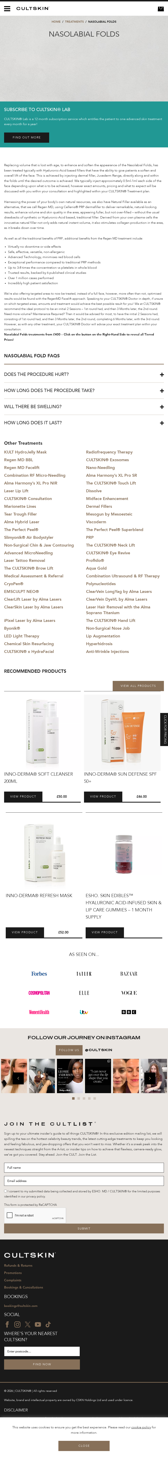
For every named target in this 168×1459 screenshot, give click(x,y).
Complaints (12, 1280)
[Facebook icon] (7, 1324)
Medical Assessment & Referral (33, 576)
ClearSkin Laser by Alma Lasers (33, 607)
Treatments (74, 21)
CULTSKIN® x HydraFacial (29, 651)
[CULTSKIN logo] (31, 8)
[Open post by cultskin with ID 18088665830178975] (42, 1076)
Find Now (42, 1364)
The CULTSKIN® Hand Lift (110, 620)
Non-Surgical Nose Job (108, 628)
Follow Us (69, 1050)
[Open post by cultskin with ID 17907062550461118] (70, 1076)
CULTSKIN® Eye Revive (108, 552)
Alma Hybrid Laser (21, 521)
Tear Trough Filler (20, 514)
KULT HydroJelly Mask (25, 452)
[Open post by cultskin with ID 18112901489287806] (98, 1076)
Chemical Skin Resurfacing (29, 643)
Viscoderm (96, 521)
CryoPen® (13, 583)
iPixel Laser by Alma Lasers (29, 620)
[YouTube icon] (38, 1324)
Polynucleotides (101, 583)
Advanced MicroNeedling (28, 552)
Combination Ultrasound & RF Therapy (123, 576)
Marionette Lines (20, 506)
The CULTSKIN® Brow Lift (28, 568)
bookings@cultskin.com (20, 1306)
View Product (23, 796)
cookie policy (141, 1427)
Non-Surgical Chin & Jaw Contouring (39, 545)
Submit (84, 1228)
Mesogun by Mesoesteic (109, 514)
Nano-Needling (100, 467)
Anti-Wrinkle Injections (107, 651)
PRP (90, 537)
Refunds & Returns (18, 1265)
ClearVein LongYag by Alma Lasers (119, 591)
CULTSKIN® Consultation (28, 498)
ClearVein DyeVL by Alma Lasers (116, 599)
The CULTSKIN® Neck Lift (110, 545)
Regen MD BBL (18, 459)
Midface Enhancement (107, 498)
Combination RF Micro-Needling (35, 475)
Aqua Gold (96, 568)
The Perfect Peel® (21, 529)
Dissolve (94, 490)
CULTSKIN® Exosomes (107, 459)
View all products (138, 686)
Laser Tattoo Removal (24, 560)
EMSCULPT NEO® (21, 591)
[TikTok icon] (48, 1324)
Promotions (13, 1273)
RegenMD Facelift (59, 299)
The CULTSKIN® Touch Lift (111, 483)
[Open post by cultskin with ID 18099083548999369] (126, 1076)
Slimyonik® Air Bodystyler (28, 537)
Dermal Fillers (99, 506)
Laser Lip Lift (16, 490)
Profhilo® (95, 560)
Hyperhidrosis (99, 643)
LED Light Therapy (21, 636)
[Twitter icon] (28, 1324)
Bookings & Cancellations (23, 1287)
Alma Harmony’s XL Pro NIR (30, 483)
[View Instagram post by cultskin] (25, 1090)
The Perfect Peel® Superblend (114, 529)
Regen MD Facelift (22, 467)
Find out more (27, 137)
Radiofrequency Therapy (109, 452)
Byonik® (12, 628)
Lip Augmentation (103, 636)
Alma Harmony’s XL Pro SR (111, 475)
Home (56, 21)
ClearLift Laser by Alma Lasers (32, 599)
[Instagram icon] (17, 1324)
